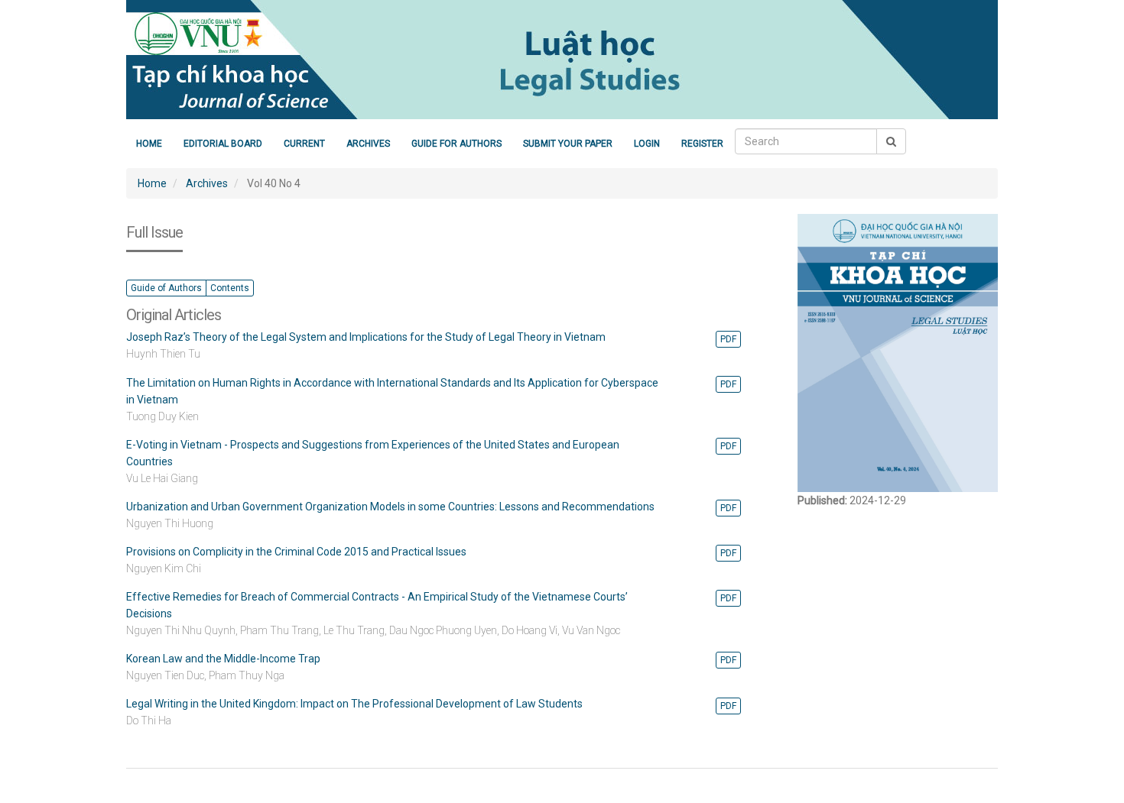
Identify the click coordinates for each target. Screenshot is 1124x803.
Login (647, 143)
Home (149, 143)
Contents (229, 288)
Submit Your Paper (567, 143)
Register (702, 143)
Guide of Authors (166, 288)
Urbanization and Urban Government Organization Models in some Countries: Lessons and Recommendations (390, 506)
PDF (728, 339)
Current (304, 143)
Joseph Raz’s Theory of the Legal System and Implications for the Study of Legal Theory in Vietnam (366, 337)
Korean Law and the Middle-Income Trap (223, 658)
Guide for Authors (456, 143)
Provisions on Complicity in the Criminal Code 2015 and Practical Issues (296, 552)
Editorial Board (223, 143)
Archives (368, 143)
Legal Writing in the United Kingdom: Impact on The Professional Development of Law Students (354, 704)
